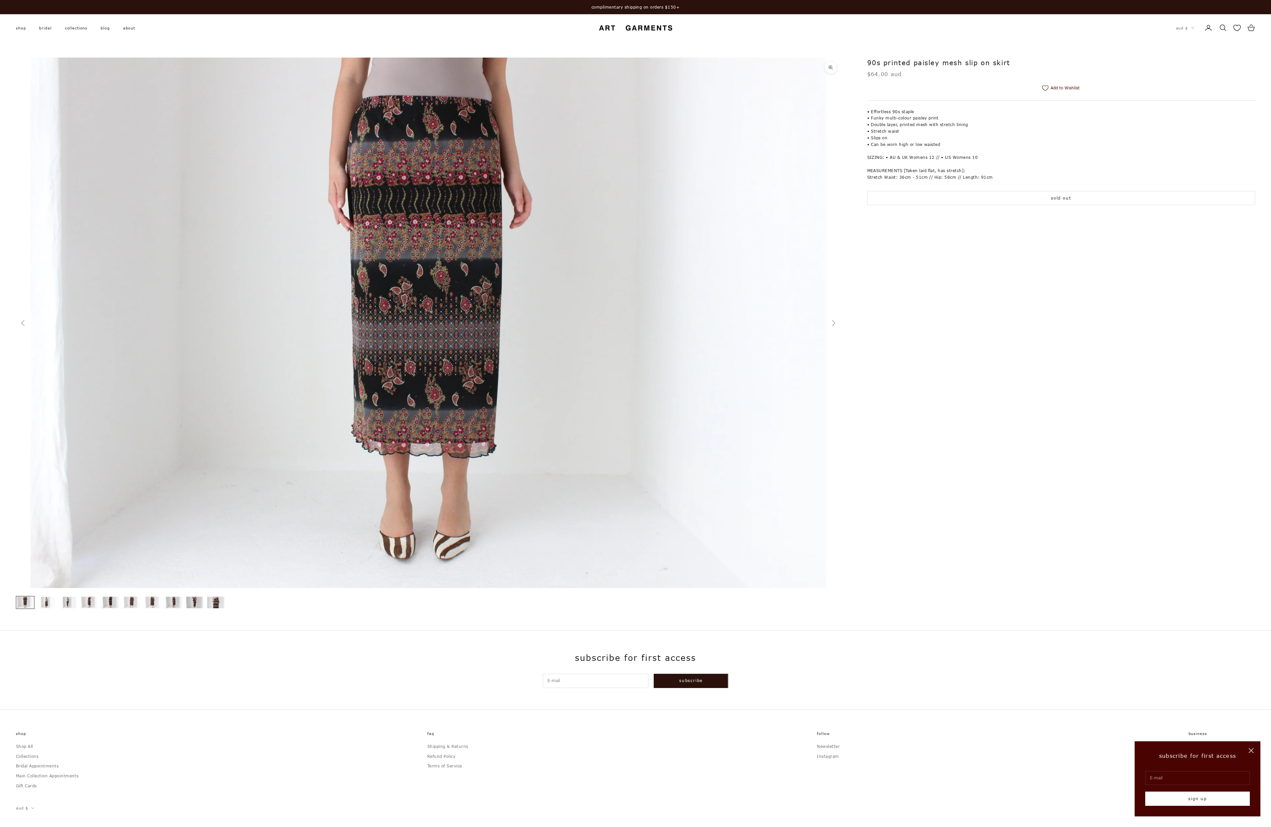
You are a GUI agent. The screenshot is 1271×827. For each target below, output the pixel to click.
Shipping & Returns (447, 746)
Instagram (828, 756)
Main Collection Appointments (47, 775)
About (129, 27)
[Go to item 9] (194, 602)
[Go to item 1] (25, 602)
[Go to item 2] (46, 602)
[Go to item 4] (88, 602)
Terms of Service (444, 765)
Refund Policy (441, 756)
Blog (105, 27)
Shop (21, 27)
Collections (76, 27)
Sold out (1061, 198)
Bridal (45, 27)
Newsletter (828, 746)
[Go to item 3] (67, 602)
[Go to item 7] (152, 602)
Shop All (24, 746)
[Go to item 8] (173, 602)
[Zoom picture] (831, 67)
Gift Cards (26, 785)
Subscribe (691, 680)
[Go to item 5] (110, 602)
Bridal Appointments (37, 765)
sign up (1197, 798)
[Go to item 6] (131, 602)
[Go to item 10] (216, 602)
